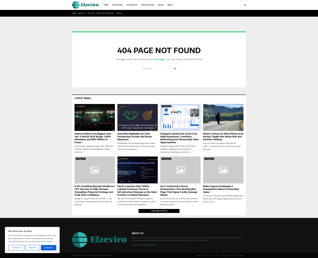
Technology (132, 5)
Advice (161, 5)
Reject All (32, 248)
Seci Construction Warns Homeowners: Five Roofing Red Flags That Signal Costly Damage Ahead (178, 190)
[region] (32, 240)
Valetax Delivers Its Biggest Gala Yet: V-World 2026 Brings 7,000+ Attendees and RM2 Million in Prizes (93, 138)
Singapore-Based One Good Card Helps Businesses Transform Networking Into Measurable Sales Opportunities (179, 138)
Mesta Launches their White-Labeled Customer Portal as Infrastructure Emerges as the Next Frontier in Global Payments (137, 190)
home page (159, 59)
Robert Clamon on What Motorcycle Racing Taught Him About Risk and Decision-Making (223, 136)
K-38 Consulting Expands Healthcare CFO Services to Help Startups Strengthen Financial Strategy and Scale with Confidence (95, 190)
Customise (16, 248)
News (170, 5)
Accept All (49, 248)
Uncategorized (80, 106)
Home (106, 5)
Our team (91, 13)
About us (81, 13)
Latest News (83, 98)
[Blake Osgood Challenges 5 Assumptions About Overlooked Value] (223, 169)
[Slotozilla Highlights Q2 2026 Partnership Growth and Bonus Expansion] (137, 117)
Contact (119, 13)
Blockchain (117, 5)
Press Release (147, 5)
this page (193, 222)
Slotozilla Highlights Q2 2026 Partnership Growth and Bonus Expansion (134, 136)
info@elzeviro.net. (148, 245)
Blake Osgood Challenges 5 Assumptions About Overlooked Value (221, 189)
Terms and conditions (105, 13)
